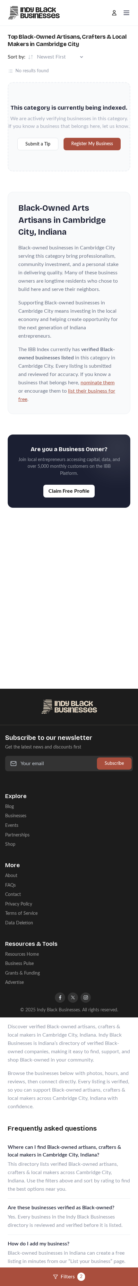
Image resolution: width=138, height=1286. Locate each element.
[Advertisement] (69, 592)
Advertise (14, 982)
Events (11, 825)
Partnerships (17, 835)
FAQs (10, 885)
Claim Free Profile (69, 491)
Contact (13, 894)
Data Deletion (19, 923)
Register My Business (92, 143)
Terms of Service (21, 913)
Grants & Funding (22, 973)
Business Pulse (19, 963)
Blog (9, 806)
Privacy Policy (18, 904)
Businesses (15, 815)
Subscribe (114, 763)
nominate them (98, 382)
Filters (71, 1276)
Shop (10, 844)
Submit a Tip (37, 144)
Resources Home (22, 954)
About (11, 875)
